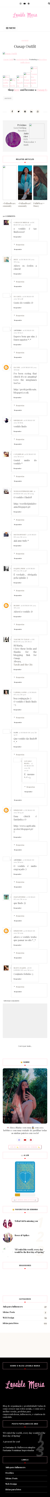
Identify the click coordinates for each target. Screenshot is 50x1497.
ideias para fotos (10, 1323)
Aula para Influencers (13, 1306)
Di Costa (17, 296)
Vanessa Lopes (20, 692)
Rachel (17, 367)
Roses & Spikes (22, 1235)
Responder (17, 237)
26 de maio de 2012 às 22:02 (25, 535)
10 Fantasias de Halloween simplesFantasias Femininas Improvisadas (19, 1449)
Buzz (16, 259)
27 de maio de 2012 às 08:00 (24, 640)
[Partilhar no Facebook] (12, 111)
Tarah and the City (23, 664)
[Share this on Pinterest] (25, 111)
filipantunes (19, 897)
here (17, 89)
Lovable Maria (28, 762)
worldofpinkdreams (23, 491)
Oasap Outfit (8, 59)
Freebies (9, 1473)
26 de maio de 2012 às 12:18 (24, 223)
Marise (17, 605)
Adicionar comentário (11, 1001)
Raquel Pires (19, 568)
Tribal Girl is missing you (26, 1221)
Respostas (20, 244)
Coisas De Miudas (21, 222)
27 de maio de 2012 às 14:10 (25, 693)
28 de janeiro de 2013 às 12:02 (23, 969)
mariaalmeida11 (22, 59)
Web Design (8, 1317)
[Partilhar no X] (18, 111)
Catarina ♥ (18, 454)
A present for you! (11, 1441)
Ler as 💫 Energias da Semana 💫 (25, 1147)
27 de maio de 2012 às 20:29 (29, 766)
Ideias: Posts (9, 1312)
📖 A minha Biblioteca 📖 (25, 1200)
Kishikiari (18, 420)
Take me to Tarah (21, 639)
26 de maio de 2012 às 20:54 (24, 492)
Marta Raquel (20, 968)
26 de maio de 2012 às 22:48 (24, 569)
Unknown (18, 810)
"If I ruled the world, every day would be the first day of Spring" (29, 1250)
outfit (25, 41)
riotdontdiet (20, 534)
